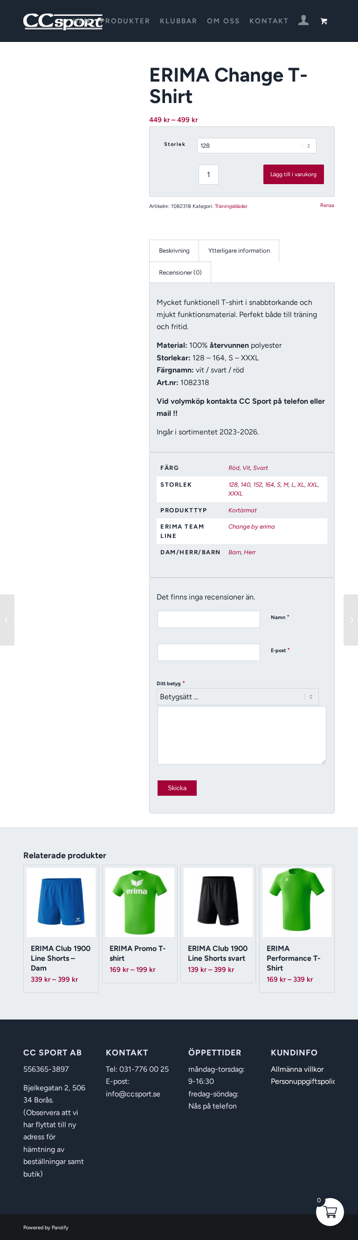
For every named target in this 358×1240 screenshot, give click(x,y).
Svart (260, 467)
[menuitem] (82, 20)
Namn (280, 616)
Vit (246, 467)
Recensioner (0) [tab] (180, 272)
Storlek (175, 144)
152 (257, 484)
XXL (312, 484)
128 (233, 484)
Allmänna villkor (297, 1069)
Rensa (327, 205)
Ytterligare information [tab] (239, 250)
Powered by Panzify (46, 1228)
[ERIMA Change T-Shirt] (7, 620)
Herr (249, 552)
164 (269, 484)
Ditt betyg (171, 683)
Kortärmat (242, 510)
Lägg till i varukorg (293, 174)
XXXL (235, 493)
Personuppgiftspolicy (306, 1081)
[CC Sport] (63, 20)
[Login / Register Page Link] (304, 21)
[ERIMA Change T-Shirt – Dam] (351, 620)
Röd (234, 467)
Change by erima (251, 526)
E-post (280, 650)
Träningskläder (231, 206)
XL (300, 484)
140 (245, 484)
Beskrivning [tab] (174, 250)
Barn (234, 552)
